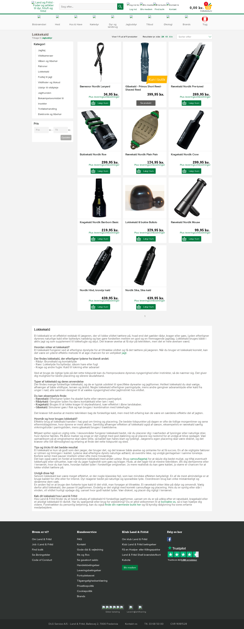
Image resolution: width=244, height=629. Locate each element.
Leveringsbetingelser (89, 570)
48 (166, 36)
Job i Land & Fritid (42, 544)
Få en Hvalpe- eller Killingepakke (141, 549)
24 (163, 36)
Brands (81, 596)
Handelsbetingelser (88, 565)
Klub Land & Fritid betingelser (139, 544)
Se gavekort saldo (87, 560)
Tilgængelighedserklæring (92, 580)
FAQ (79, 539)
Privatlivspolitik (85, 585)
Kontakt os (131, 623)
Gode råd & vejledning (90, 549)
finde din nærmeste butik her (123, 504)
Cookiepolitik (84, 591)
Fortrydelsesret (85, 575)
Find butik (37, 549)
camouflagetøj (138, 459)
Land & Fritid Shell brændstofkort (141, 554)
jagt (124, 353)
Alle (171, 36)
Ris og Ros (83, 554)
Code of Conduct (42, 560)
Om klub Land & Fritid (134, 539)
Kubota (126, 560)
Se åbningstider (41, 554)
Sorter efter (185, 36)
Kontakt (81, 544)
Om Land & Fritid (42, 539)
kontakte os (168, 502)
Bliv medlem (130, 567)
